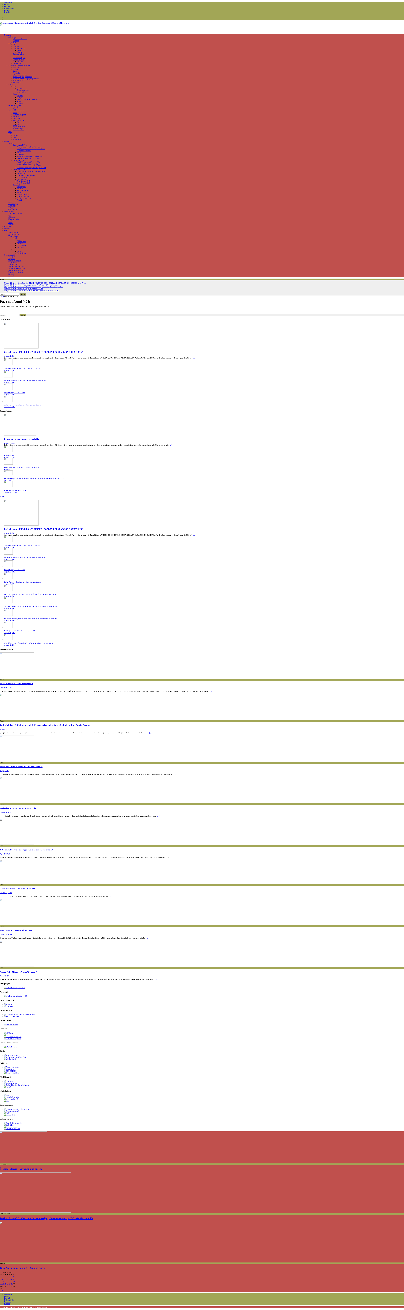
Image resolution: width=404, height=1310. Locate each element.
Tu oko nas (20, 247)
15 (12, 1281)
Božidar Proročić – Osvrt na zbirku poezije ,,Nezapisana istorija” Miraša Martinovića (46, 1218)
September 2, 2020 (10, 492)
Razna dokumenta (23, 190)
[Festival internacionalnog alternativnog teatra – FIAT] (6, 1113)
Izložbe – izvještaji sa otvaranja (23, 77)
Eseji (14, 44)
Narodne (20, 96)
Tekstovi (15, 137)
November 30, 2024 (6, 934)
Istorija (10, 143)
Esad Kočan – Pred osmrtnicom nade (16, 930)
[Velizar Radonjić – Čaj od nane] (8, 389)
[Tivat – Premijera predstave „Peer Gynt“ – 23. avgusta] (8, 365)
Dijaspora (7, 226)
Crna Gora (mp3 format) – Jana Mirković (22, 1267)
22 (12, 1284)
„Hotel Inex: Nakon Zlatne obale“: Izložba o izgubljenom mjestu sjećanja (28, 643)
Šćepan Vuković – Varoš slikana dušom (21, 1168)
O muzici (20, 88)
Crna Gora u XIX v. (19, 160)
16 (14, 1281)
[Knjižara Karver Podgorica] (11, 1073)
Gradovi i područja (23, 196)
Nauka (6, 141)
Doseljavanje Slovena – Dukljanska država (31, 149)
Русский (7, 6)
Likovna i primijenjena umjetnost (19, 65)
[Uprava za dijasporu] (12, 1039)
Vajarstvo (16, 69)
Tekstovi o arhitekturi (20, 39)
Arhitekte (16, 41)
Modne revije (17, 139)
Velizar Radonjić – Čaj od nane (14, 393)
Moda (10, 134)
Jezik (10, 202)
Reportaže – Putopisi (15, 213)
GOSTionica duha (19, 126)
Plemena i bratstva (23, 194)
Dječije (19, 98)
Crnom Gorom (9, 211)
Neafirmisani (17, 63)
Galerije (11, 215)
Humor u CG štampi (19, 120)
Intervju (15, 56)
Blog (5, 230)
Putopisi (19, 251)
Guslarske (20, 103)
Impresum (7, 10)
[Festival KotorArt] (8, 1087)
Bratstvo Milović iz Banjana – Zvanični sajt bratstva (21, 467)
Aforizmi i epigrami (19, 115)
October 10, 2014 (6, 893)
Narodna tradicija (18, 60)
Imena (10, 223)
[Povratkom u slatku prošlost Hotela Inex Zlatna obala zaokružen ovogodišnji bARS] (8, 615)
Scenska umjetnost (14, 105)
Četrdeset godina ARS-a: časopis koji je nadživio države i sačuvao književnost (30, 594)
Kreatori (15, 135)
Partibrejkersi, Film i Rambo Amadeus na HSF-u (20, 631)
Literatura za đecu (19, 48)
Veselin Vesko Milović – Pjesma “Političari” (18, 972)
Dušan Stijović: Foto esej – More (15, 490)
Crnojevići (20, 154)
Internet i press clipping (16, 266)
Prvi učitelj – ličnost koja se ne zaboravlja (18, 808)
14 (9, 1281)
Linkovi (11, 276)
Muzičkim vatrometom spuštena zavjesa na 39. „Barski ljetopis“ (25, 380)
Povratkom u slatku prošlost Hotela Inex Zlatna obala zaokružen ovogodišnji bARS (32, 619)
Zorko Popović (13, 232)
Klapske (19, 101)
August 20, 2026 (9, 596)
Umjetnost (7, 35)
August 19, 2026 (9, 633)
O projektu (12, 257)
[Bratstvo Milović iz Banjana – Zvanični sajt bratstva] (8, 464)
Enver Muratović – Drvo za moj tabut (16, 684)
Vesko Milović (13, 236)
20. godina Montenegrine (16, 268)
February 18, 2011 (10, 443)
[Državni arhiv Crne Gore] (10, 1059)
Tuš (18, 124)
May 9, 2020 (4, 771)
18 (3, 1284)
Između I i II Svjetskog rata (26, 175)
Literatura (16, 46)
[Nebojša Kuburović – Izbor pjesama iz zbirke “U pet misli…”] (17, 844)
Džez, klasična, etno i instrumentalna (29, 99)
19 (5, 1284)
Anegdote (16, 116)
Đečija (19, 240)
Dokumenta (16, 185)
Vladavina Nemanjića (24, 151)
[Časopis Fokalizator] (11, 1067)
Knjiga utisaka (9, 8)
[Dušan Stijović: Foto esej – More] (8, 487)
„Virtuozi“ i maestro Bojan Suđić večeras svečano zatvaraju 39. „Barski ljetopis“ (31, 606)
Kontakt (7, 12)
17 (1, 1284)
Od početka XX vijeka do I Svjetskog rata (31, 171)
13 (7, 1281)
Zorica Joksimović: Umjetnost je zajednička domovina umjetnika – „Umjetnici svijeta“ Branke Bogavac (45, 725)
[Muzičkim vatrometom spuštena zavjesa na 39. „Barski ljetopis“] (8, 377)
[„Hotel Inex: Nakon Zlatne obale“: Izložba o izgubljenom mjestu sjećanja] (8, 639)
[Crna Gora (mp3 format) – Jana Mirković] (35, 1261)
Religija (11, 207)
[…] (210, 691)
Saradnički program (14, 261)
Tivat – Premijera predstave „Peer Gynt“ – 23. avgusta (22, 368)
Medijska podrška (14, 264)
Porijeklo (11, 225)
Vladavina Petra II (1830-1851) (27, 164)
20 (7, 1284)
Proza (19, 50)
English (6, 4)
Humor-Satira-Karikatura (16, 111)
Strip (10, 132)
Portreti (19, 200)
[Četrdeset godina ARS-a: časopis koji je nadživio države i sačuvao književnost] (8, 591)
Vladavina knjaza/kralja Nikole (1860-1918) (31, 168)
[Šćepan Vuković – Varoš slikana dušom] (23, 1162)
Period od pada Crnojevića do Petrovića (30, 156)
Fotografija (16, 73)
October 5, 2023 (5, 812)
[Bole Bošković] (10, 1081)
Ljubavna (20, 244)
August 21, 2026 (9, 370)
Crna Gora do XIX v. (20, 145)
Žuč (18, 122)
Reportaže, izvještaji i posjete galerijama (26, 79)
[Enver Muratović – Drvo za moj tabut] (17, 678)
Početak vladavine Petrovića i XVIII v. (30, 158)
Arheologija (12, 206)
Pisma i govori (21, 187)
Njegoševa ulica (13, 219)
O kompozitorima (23, 90)
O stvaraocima (21, 245)
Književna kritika (18, 54)
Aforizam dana (18, 128)
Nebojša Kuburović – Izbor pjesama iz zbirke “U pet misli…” (26, 850)
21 (9, 1284)
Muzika (10, 84)
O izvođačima (21, 92)
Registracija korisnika (15, 272)
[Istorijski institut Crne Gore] (11, 1055)
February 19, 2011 (10, 457)
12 (5, 1281)
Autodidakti (17, 82)
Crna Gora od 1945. (23, 181)
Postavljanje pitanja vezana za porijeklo (21, 439)
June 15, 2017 (9, 480)
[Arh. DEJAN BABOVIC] (8, 1006)
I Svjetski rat (21, 173)
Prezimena (11, 221)
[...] (194, 358)
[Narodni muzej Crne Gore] (14, 988)
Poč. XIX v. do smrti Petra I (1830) (28, 162)
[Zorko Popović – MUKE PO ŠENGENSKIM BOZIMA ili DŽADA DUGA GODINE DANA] (21, 348)
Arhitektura (12, 37)
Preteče (15, 113)
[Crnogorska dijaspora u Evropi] (12, 1037)
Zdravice (20, 61)
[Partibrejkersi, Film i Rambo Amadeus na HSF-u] (8, 627)
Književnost (12, 43)
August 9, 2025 (5, 976)
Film (14, 109)
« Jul (1, 1291)
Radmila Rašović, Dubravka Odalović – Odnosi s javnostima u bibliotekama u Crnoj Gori (34, 478)
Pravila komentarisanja (15, 270)
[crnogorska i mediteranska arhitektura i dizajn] (8, 1004)
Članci (15, 86)
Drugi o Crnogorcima (24, 198)
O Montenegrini (9, 255)
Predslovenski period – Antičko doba (29, 147)
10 (1, 1281)
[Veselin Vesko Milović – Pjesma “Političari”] (17, 966)
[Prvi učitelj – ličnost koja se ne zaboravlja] (17, 802)
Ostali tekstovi (21, 253)
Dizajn (15, 71)
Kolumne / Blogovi (19, 58)
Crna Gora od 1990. (23, 183)
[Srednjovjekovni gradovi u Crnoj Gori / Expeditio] (15, 996)
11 (3, 1281)
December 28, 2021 (6, 688)
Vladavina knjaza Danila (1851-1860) (29, 166)
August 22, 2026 (9, 356)
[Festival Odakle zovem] (9, 1069)
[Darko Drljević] (10, 1047)
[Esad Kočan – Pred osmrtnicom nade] (17, 924)
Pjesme (15, 94)
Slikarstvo (16, 67)
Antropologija (13, 204)
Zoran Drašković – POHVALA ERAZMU (18, 889)
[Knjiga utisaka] (8, 452)
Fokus (2, 496)
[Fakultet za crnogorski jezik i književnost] (19, 1014)
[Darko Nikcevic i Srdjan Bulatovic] (16, 1085)
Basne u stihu (21, 242)
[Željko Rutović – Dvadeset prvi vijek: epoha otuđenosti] (8, 401)
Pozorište (16, 107)
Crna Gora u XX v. (19, 170)
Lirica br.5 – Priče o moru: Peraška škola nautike (21, 767)
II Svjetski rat (21, 179)
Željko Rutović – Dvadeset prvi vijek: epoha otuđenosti (22, 405)
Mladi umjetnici (18, 80)
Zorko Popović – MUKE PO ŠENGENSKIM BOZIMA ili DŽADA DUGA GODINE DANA (43, 352)
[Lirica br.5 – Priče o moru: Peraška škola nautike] (17, 761)
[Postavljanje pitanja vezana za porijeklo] (20, 435)
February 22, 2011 (10, 469)
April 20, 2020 (5, 854)
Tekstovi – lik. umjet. (20, 75)
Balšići (19, 152)
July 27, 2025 (4, 729)
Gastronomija (12, 209)
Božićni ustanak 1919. (24, 177)
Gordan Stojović (13, 234)
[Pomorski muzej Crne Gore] (15, 1057)
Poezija (19, 52)
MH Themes (42, 1307)
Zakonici (20, 189)
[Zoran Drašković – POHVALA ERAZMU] (17, 883)
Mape (19, 192)
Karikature (16, 118)
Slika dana (11, 217)
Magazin (7, 228)
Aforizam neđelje (18, 130)
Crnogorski (8, 2)
